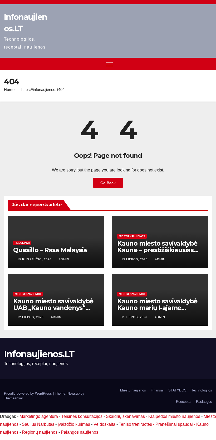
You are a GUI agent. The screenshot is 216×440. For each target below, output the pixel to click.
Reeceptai (22, 242)
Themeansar (13, 398)
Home (9, 89)
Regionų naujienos (39, 432)
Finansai (157, 390)
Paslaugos (204, 402)
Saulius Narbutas (38, 424)
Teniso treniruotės (135, 424)
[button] (208, 63)
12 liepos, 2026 (31, 317)
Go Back (108, 183)
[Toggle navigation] (109, 64)
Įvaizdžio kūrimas (74, 424)
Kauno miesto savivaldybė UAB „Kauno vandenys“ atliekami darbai (53, 307)
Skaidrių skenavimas (125, 416)
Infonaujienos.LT (39, 354)
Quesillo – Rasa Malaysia (50, 250)
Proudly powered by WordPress (28, 393)
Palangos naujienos (79, 432)
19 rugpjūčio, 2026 (34, 259)
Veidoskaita (104, 424)
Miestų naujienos (132, 236)
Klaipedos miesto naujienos (174, 416)
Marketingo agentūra (38, 416)
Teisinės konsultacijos (81, 416)
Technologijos (201, 390)
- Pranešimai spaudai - (174, 424)
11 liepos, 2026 (134, 317)
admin (64, 259)
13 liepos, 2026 (135, 259)
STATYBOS (177, 390)
